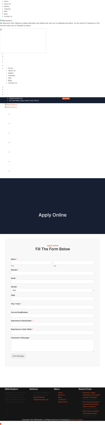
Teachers (7, 9)
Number (15, 270)
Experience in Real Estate (22, 321)
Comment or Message (20, 338)
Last (55, 266)
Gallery (6, 6)
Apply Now (66, 98)
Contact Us (8, 16)
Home (6, 1)
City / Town (16, 304)
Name (14, 259)
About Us (7, 4)
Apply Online (62, 402)
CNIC (13, 295)
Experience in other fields (22, 329)
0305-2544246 (39, 397)
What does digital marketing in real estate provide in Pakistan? (91, 395)
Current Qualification (19, 312)
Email (14, 278)
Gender (14, 287)
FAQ (5, 11)
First (12, 266)
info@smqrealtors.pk (16, 98)
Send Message (18, 356)
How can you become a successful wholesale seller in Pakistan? (91, 404)
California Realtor (76, 420)
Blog (5, 14)
